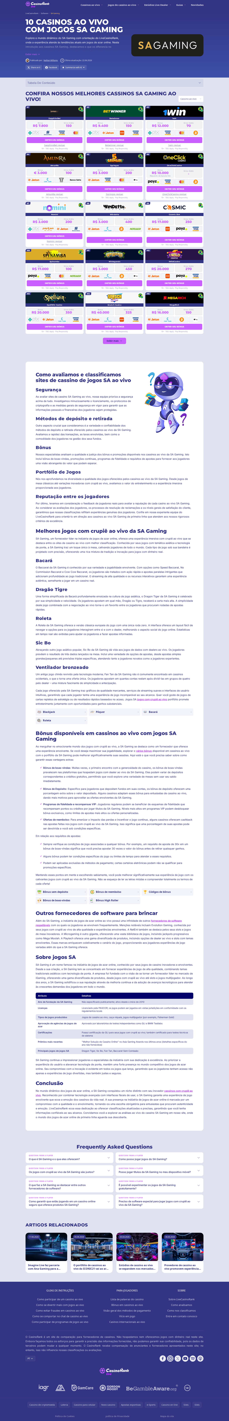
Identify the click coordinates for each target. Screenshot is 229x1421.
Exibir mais (113, 340)
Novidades (197, 4)
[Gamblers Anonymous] (60, 1388)
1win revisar (174, 145)
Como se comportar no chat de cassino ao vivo (60, 1316)
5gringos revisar (114, 194)
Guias (179, 4)
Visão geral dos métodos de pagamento (127, 1310)
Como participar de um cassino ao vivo (60, 1299)
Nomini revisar (54, 241)
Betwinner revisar (114, 145)
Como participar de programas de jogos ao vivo (60, 1322)
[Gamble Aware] (152, 1388)
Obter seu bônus (55, 140)
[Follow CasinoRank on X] (178, 1358)
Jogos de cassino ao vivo (122, 4)
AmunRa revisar (54, 194)
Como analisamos (181, 1305)
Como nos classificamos (181, 1310)
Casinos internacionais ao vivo (127, 1322)
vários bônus (144, 750)
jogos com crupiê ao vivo (152, 699)
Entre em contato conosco (181, 1316)
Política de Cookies (65, 1416)
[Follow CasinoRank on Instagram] (170, 1358)
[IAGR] (44, 1388)
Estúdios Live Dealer (156, 4)
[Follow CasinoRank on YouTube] (185, 1358)
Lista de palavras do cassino (127, 1299)
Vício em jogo (127, 1316)
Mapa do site (167, 1416)
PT (29, 1358)
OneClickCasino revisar (174, 194)
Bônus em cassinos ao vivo (127, 1305)
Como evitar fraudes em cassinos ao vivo (60, 1310)
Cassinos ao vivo (90, 4)
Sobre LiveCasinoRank (182, 1299)
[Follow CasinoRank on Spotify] (193, 1358)
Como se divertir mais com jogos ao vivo (60, 1305)
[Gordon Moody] (110, 1388)
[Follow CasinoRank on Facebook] (163, 1358)
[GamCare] (82, 1388)
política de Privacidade (117, 1416)
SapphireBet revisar (54, 145)
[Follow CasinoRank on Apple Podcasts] (200, 1358)
